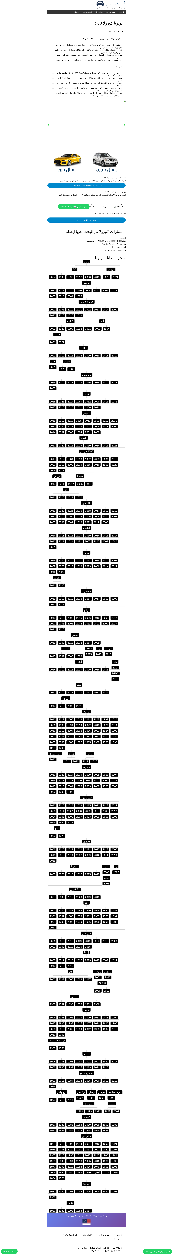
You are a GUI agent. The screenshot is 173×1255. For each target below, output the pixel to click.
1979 (79, 922)
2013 (61, 296)
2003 (88, 277)
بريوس (86, 413)
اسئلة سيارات (110, 12)
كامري (86, 767)
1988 (61, 725)
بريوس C (86, 375)
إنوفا (86, 952)
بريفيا (80, 476)
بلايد (115, 662)
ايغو (57, 828)
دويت (71, 753)
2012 (114, 290)
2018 (70, 355)
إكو (70, 971)
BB (74, 269)
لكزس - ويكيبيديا (119, 247)
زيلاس (90, 753)
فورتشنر (86, 933)
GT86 (89, 648)
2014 (105, 309)
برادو (86, 610)
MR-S (115, 673)
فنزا (53, 361)
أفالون (86, 528)
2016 (70, 315)
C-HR (83, 348)
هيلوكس (86, 1136)
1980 (79, 401)
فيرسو (108, 648)
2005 (88, 290)
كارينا (70, 1203)
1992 (88, 309)
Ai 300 (102, 983)
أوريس (56, 476)
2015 (97, 277)
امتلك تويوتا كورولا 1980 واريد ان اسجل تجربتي (86, 186)
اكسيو (57, 577)
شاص (87, 394)
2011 (61, 290)
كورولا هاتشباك (57, 1040)
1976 (88, 1167)
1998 (61, 277)
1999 (70, 277)
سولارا (97, 971)
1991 (61, 309)
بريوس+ (86, 591)
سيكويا (74, 866)
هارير (106, 878)
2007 (61, 432)
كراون (70, 321)
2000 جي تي (86, 451)
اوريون (65, 698)
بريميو (101, 1092)
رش (66, 489)
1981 (52, 748)
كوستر (86, 283)
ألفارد (106, 866)
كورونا (86, 1184)
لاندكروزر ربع (86, 1073)
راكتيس (81, 1092)
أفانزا (79, 662)
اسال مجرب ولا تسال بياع (86, 220)
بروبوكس (61, 1092)
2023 (106, 277)
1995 (105, 465)
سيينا (57, 334)
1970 (61, 1178)
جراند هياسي (114, 1092)
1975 (61, 836)
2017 (79, 277)
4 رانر (86, 1054)
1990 (79, 736)
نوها (99, 648)
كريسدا (86, 1117)
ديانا (86, 903)
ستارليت (88, 1103)
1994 (106, 329)
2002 (105, 290)
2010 (79, 290)
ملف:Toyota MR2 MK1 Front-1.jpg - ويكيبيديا (106, 241)
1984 (70, 459)
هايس (86, 1010)
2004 (79, 432)
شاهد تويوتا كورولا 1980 (106, 207)
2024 (52, 277)
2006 (88, 407)
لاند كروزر (86, 797)
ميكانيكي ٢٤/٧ (10, 1252)
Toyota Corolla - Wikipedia (114, 244)
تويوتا (102, 38)
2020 (88, 355)
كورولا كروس (87, 302)
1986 (71, 369)
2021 (115, 277)
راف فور (86, 503)
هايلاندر (86, 841)
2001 (70, 296)
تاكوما (83, 438)
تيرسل (74, 996)
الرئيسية (121, 12)
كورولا (86, 711)
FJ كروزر (75, 889)
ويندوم (107, 971)
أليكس (65, 648)
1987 (97, 309)
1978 (114, 401)
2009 (52, 296)
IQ (116, 866)
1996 (88, 731)
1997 (105, 719)
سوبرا (67, 361)
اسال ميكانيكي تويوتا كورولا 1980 (73, 207)
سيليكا (112, 1103)
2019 (79, 315)
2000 (96, 290)
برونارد (91, 1092)
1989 (61, 329)
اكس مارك (55, 753)
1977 (52, 1167)
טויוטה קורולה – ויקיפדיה (115, 250)
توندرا (75, 635)
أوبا (102, 321)
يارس (86, 553)
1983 (88, 817)
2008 (79, 296)
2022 (52, 315)
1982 (88, 401)
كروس (111, 269)
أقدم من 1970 (92, 1172)
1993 (79, 329)
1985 (70, 916)
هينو (79, 685)
